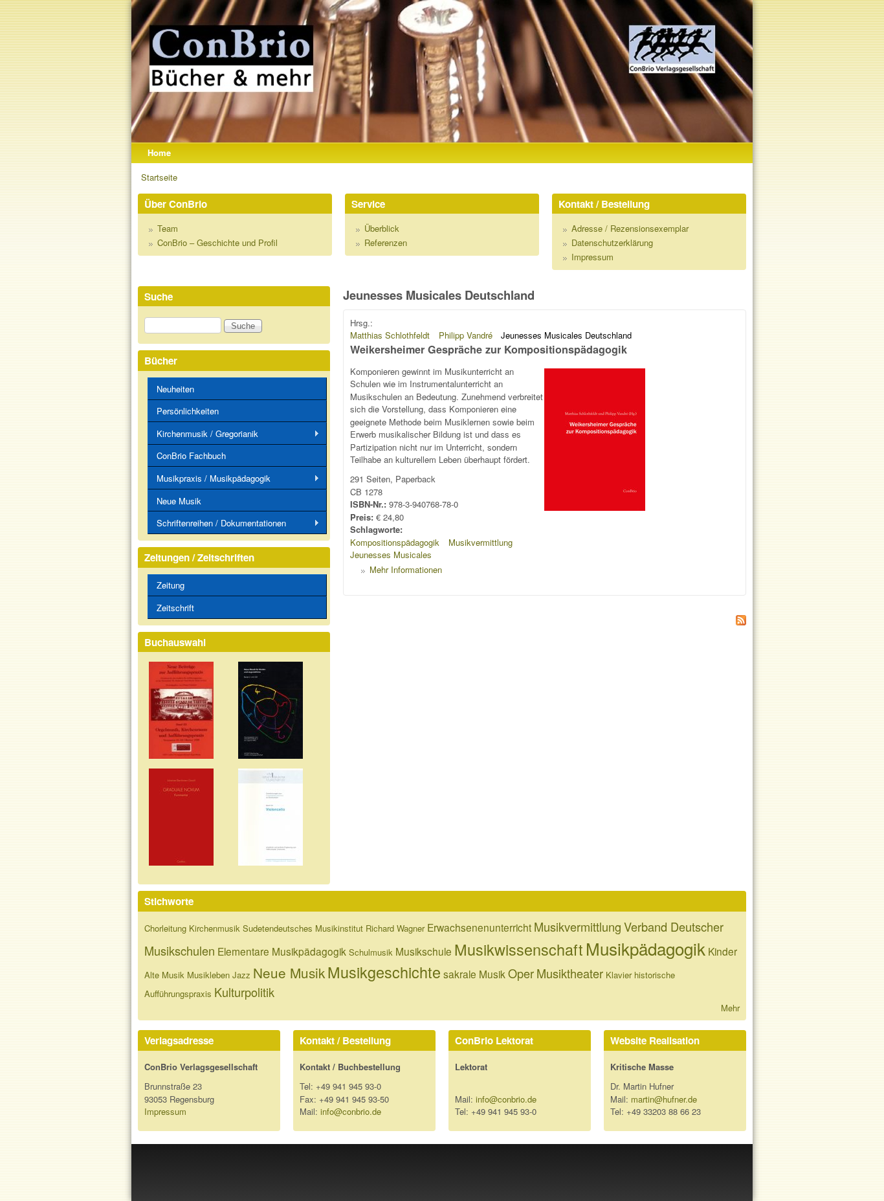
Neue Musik (179, 501)
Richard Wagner (395, 928)
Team (167, 228)
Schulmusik (371, 952)
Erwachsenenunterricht (479, 927)
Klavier (619, 975)
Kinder (722, 951)
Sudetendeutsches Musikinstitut (303, 928)
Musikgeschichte (384, 972)
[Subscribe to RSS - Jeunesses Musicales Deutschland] (544, 622)
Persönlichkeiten (188, 411)
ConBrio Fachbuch (191, 455)
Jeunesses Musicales (391, 554)
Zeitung (170, 585)
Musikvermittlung (480, 542)
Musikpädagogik (645, 948)
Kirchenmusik (214, 928)
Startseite (159, 177)
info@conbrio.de (350, 1111)
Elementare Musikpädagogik (281, 951)
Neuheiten (175, 389)
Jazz (241, 975)
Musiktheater (569, 973)
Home (159, 152)
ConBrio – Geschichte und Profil (217, 242)
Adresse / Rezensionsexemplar (630, 228)
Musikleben (208, 975)
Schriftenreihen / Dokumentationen (217, 523)
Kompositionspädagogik (394, 542)
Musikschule (423, 951)
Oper (521, 973)
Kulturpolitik (244, 991)
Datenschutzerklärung (612, 242)
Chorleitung (165, 928)
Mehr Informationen (406, 569)
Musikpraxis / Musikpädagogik (209, 478)
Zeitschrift (175, 607)
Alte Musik (164, 975)
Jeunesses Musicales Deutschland (566, 335)
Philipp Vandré (465, 335)
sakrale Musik (474, 974)
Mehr (730, 1008)
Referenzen (385, 242)
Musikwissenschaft (518, 949)
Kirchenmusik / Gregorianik (203, 433)
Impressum (592, 257)
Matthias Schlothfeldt (390, 335)
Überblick (381, 228)
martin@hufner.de (664, 1099)
